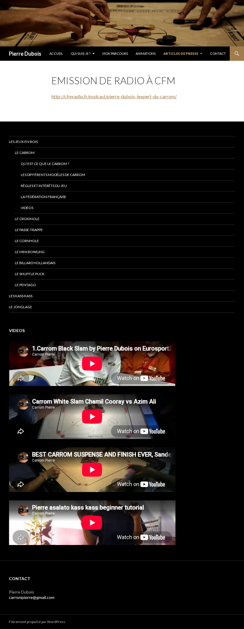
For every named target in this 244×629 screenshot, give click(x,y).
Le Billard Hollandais (35, 263)
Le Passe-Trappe (29, 230)
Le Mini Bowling (30, 252)
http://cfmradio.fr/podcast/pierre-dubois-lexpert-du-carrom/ (114, 96)
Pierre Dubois (25, 53)
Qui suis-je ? (80, 53)
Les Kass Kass (20, 296)
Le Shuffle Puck (30, 274)
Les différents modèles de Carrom (53, 174)
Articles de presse (180, 53)
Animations (146, 53)
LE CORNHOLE (27, 241)
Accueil (56, 53)
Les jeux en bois (23, 141)
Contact (218, 53)
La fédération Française (43, 196)
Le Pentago (25, 285)
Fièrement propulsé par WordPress (37, 621)
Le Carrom (25, 152)
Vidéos (27, 207)
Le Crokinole (27, 219)
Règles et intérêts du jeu (44, 185)
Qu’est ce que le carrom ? (45, 163)
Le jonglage (20, 307)
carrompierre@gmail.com (31, 597)
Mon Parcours (115, 53)
